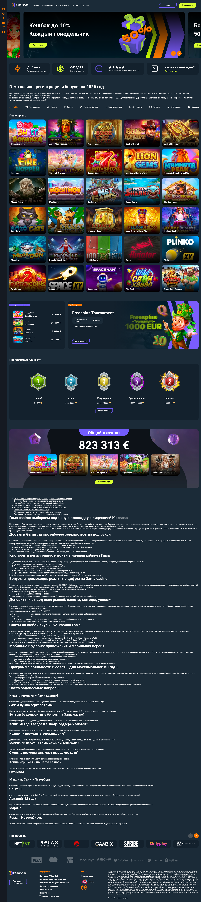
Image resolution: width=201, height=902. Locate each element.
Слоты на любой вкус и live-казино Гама (31, 510)
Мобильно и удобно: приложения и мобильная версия (37, 512)
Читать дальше (81, 341)
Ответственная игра (48, 886)
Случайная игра (171, 71)
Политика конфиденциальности (54, 883)
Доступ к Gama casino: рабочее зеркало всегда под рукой (39, 501)
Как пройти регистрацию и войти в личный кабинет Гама (39, 503)
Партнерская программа (18, 882)
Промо (75, 5)
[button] (173, 53)
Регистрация (187, 5)
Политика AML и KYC (48, 876)
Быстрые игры (63, 5)
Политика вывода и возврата (52, 879)
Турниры (85, 5)
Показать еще (104, 482)
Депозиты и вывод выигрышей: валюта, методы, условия (40, 507)
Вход (168, 5)
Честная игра (45, 889)
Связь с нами (87, 876)
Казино (36, 5)
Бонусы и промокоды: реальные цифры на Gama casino (38, 505)
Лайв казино (47, 5)
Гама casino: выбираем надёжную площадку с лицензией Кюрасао (43, 499)
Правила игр (44, 893)
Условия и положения (49, 896)
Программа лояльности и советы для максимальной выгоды (41, 514)
